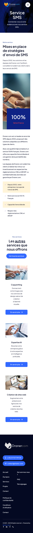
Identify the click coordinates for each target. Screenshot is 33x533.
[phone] (13, 526)
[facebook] (3, 526)
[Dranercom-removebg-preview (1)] (12, 2)
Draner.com (6, 525)
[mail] (10, 526)
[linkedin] (6, 526)
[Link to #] (27, 4)
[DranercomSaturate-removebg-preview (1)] (16, 441)
